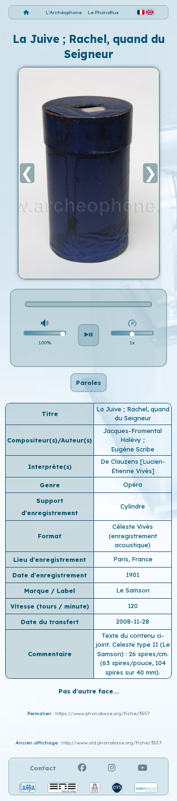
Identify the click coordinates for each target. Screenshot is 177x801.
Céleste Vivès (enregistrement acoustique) (133, 536)
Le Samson (133, 590)
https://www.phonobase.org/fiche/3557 (102, 713)
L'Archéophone (64, 12)
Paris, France (132, 559)
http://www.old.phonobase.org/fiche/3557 (111, 743)
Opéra (132, 484)
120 (133, 605)
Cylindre (132, 506)
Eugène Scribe (132, 449)
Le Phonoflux (103, 12)
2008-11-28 (132, 621)
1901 (132, 574)
